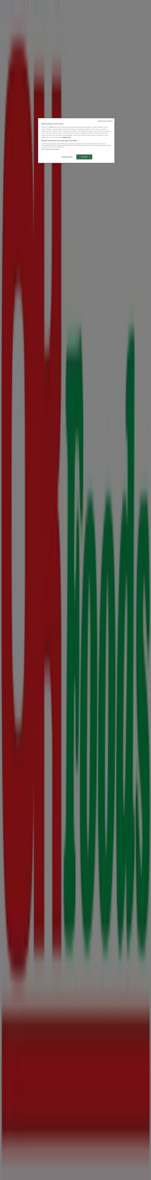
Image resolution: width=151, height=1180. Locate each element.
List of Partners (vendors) (50, 149)
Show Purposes (66, 157)
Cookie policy (66, 137)
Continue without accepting (105, 121)
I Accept (84, 157)
